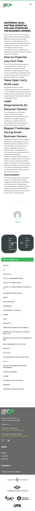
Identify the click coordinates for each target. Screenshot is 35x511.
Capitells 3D (7, 274)
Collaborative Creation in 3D (12, 293)
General (6, 314)
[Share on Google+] (22, 201)
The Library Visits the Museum (13, 380)
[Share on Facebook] (12, 201)
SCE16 (5, 361)
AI (3, 270)
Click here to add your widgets (10, 472)
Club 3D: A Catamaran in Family (13, 278)
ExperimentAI (7, 306)
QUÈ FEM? (4, 456)
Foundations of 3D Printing (12, 310)
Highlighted (7, 323)
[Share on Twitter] (17, 201)
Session (5, 376)
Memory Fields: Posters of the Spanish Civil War (17, 339)
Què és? (4, 453)
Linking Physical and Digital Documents (16, 327)
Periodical (6, 348)
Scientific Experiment (10, 372)
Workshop (6, 385)
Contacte (4, 459)
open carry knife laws (21, 89)
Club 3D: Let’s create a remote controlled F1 (17, 288)
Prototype (6, 353)
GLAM (5, 319)
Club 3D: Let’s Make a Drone (12, 282)
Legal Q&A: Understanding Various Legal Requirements (13, 244)
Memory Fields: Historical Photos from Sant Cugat (16, 332)
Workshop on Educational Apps (13, 389)
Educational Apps (9, 302)
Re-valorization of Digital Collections (16, 357)
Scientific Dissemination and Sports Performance (15, 366)
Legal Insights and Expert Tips (27, 243)
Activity (6, 265)
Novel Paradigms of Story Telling (14, 344)
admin (17, 222)
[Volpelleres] (7, 5)
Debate (5, 297)
